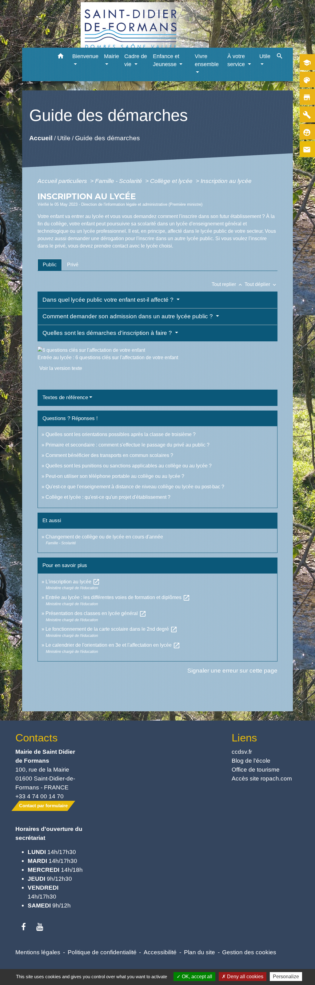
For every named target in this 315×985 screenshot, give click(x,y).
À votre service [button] (236, 60)
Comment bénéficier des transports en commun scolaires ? (109, 455)
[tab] (50, 265)
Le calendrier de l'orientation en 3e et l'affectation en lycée (113, 645)
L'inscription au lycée (73, 581)
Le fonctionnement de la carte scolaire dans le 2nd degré (111, 629)
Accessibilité (160, 952)
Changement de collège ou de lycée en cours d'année (104, 536)
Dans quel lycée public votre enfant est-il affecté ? (108, 299)
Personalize (286, 976)
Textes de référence (65, 397)
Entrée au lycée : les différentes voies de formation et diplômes (118, 597)
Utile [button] (264, 56)
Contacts (36, 738)
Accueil (40, 137)
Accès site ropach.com (262, 778)
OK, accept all (196, 976)
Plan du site (199, 952)
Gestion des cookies (249, 952)
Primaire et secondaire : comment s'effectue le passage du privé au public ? (127, 444)
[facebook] (23, 927)
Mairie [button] (111, 56)
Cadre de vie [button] (135, 60)
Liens (244, 738)
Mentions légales (37, 952)
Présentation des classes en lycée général (96, 613)
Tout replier (227, 284)
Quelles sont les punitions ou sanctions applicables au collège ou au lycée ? (129, 465)
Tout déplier (261, 284)
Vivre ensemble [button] (207, 60)
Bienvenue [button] (85, 56)
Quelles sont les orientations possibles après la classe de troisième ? (121, 434)
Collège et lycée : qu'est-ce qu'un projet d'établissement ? (108, 497)
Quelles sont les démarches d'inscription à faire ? (107, 333)
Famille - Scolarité (119, 180)
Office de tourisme (256, 769)
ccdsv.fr (242, 751)
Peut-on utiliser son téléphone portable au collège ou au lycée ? (115, 476)
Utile (63, 137)
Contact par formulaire (43, 805)
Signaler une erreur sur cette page (232, 670)
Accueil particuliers (63, 180)
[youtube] (39, 927)
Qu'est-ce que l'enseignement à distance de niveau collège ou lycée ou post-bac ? (135, 486)
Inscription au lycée (226, 180)
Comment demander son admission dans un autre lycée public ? (128, 316)
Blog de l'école (251, 760)
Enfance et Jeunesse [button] (166, 60)
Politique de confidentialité (102, 952)
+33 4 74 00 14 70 (39, 796)
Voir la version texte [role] (60, 368)
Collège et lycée (172, 180)
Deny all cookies (244, 976)
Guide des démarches (107, 137)
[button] (60, 57)
